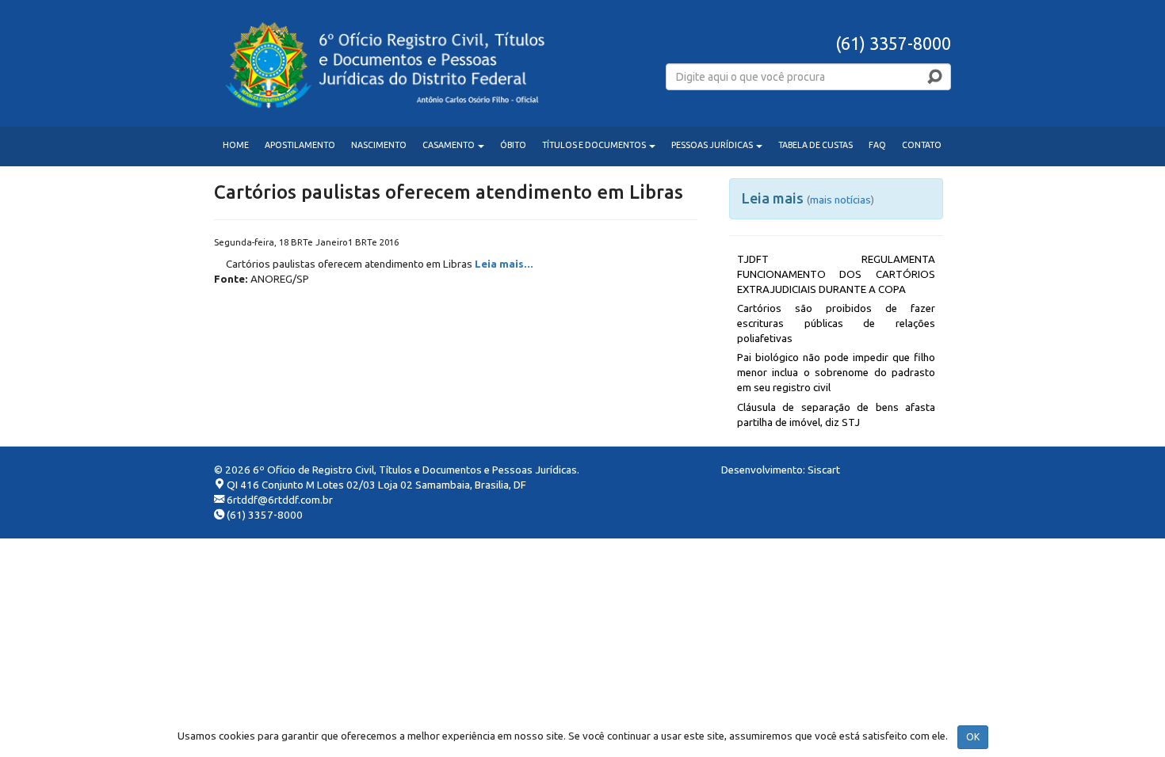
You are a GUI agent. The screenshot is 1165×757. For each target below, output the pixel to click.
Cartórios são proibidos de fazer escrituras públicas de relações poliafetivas (836, 323)
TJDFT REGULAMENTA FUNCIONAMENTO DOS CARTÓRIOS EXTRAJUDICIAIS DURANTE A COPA (836, 274)
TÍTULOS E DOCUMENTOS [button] (594, 145)
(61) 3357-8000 (265, 515)
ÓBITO (513, 145)
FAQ (877, 145)
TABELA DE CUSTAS (815, 145)
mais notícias (840, 199)
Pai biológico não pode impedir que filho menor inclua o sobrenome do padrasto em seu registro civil (836, 373)
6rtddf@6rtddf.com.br (280, 500)
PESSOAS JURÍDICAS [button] (712, 145)
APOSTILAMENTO (300, 145)
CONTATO (922, 145)
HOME (236, 145)
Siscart (824, 470)
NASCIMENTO (379, 145)
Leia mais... (504, 264)
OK (973, 737)
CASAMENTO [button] (449, 145)
